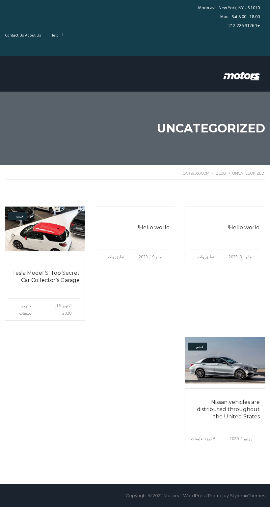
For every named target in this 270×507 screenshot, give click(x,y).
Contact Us (14, 35)
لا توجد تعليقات (203, 438)
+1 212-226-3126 (244, 25)
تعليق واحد (205, 257)
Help (54, 35)
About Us (33, 35)
